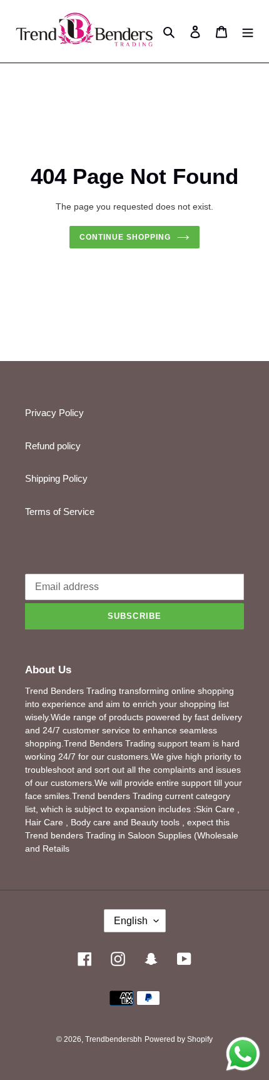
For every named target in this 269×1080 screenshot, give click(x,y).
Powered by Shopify (179, 1039)
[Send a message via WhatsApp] (243, 1054)
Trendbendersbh (113, 1039)
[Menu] (248, 31)
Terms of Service (59, 511)
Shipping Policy (56, 478)
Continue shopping (125, 237)
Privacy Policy (54, 412)
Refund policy (53, 446)
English (131, 920)
